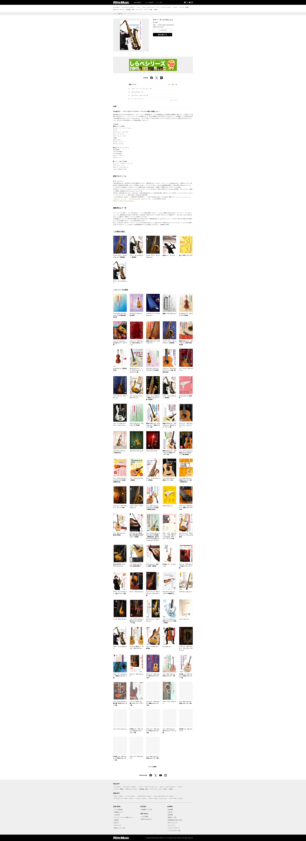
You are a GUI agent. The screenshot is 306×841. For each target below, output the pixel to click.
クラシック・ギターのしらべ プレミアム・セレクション (186, 648)
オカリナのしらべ (168, 505)
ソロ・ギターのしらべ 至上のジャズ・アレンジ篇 (169, 730)
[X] (187, 2)
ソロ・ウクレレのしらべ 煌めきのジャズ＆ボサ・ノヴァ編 (136, 620)
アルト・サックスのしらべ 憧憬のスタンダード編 (120, 675)
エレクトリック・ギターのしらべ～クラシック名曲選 (186, 535)
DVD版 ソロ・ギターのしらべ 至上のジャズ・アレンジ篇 (136, 730)
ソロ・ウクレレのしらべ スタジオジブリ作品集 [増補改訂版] (120, 480)
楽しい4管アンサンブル (185, 255)
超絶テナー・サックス (120, 199)
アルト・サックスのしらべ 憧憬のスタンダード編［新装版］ (153, 397)
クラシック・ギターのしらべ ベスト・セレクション (186, 425)
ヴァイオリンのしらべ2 (136, 451)
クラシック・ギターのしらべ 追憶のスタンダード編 (186, 507)
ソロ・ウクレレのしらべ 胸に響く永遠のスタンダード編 (120, 703)
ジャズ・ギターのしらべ (120, 619)
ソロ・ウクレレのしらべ (120, 729)
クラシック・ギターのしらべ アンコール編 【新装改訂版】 (169, 370)
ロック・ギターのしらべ (136, 591)
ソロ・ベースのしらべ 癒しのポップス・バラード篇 (136, 703)
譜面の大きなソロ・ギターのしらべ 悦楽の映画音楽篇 (186, 342)
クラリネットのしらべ (185, 591)
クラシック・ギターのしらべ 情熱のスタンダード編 (153, 703)
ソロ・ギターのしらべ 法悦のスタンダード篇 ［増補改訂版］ (186, 480)
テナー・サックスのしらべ (183, 197)
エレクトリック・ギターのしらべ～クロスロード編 (153, 593)
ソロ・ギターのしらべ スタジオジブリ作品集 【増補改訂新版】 (153, 507)
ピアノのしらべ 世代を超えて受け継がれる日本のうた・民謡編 (136, 535)
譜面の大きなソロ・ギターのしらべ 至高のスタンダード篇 (153, 425)
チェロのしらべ (167, 646)
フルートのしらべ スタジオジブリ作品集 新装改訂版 (119, 315)
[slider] (172, 84)
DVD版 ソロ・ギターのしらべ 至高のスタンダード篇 (119, 758)
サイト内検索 (152, 766)
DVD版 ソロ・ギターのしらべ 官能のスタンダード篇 (185, 675)
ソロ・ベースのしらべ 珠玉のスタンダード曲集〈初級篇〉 (169, 620)
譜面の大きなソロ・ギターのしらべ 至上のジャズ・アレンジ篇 (169, 425)
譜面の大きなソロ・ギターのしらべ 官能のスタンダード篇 (169, 452)
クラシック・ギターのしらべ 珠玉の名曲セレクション (136, 342)
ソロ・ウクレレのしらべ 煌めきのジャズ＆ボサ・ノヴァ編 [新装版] (186, 452)
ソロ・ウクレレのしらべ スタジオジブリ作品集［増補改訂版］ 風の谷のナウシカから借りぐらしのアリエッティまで (153, 536)
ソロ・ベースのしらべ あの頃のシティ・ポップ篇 (120, 342)
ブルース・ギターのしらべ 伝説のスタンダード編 (186, 566)
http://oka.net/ (130, 201)
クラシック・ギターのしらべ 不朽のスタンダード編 (153, 730)
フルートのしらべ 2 (151, 451)
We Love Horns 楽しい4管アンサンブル (140, 199)
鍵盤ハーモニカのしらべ (169, 313)
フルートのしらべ (184, 619)
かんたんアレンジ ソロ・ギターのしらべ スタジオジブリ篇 (136, 370)
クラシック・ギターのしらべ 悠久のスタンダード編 (153, 675)
